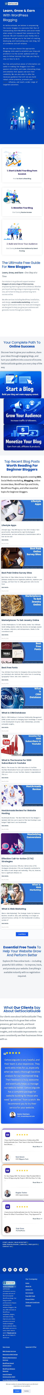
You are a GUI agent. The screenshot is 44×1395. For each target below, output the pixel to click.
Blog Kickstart (21, 1242)
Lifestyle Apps (9, 525)
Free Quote (33, 1244)
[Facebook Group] (21, 1270)
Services (23, 1244)
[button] (22, 934)
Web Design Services (9, 1351)
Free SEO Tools (30, 1296)
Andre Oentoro (23, 1114)
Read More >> (37, 1146)
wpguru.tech (23, 1159)
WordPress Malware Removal (9, 1370)
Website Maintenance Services (10, 1359)
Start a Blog (8, 1242)
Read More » (5, 540)
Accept (17, 1391)
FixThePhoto (20, 1230)
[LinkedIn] (26, 1270)
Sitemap (28, 1306)
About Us (28, 1286)
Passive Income (26, 212)
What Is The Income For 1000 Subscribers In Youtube (16, 762)
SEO (39, 477)
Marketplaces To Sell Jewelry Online (20, 620)
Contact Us (7, 1246)
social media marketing (20, 302)
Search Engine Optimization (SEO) (9, 1375)
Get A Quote (29, 1293)
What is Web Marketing (14, 908)
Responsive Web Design (10, 1354)
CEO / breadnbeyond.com (26, 1116)
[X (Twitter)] (4, 1270)
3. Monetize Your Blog (22, 207)
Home (27, 1283)
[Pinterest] (10, 1270)
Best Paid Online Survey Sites (17, 572)
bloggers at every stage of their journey (17, 284)
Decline (26, 1391)
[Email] (15, 1270)
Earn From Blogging (11, 1244)
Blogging (28, 480)
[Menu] (40, 4)
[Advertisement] (33, 1356)
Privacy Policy (29, 1299)
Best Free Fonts (10, 667)
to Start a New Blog (24, 178)
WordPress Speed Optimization (8, 1364)
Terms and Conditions (32, 1302)
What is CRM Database (14, 712)
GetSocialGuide (8, 1287)
